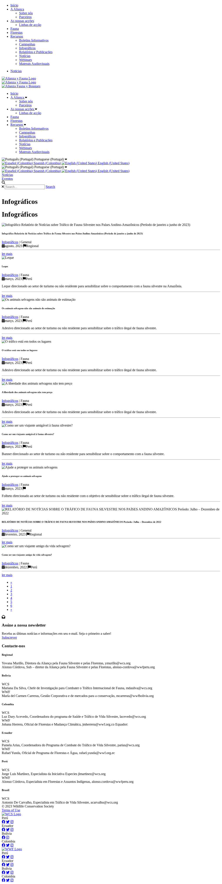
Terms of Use (11, 810)
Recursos (16, 36)
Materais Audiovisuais (34, 64)
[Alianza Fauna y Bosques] (21, 86)
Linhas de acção (30, 25)
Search (50, 187)
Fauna (14, 28)
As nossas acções (22, 21)
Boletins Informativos (34, 40)
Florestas (16, 32)
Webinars (25, 60)
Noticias (16, 71)
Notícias (24, 56)
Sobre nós (26, 13)
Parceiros (25, 17)
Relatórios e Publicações (35, 52)
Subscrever (9, 637)
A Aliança (17, 9)
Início (14, 5)
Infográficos (27, 48)
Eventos (7, 179)
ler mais (7, 254)
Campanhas (27, 44)
